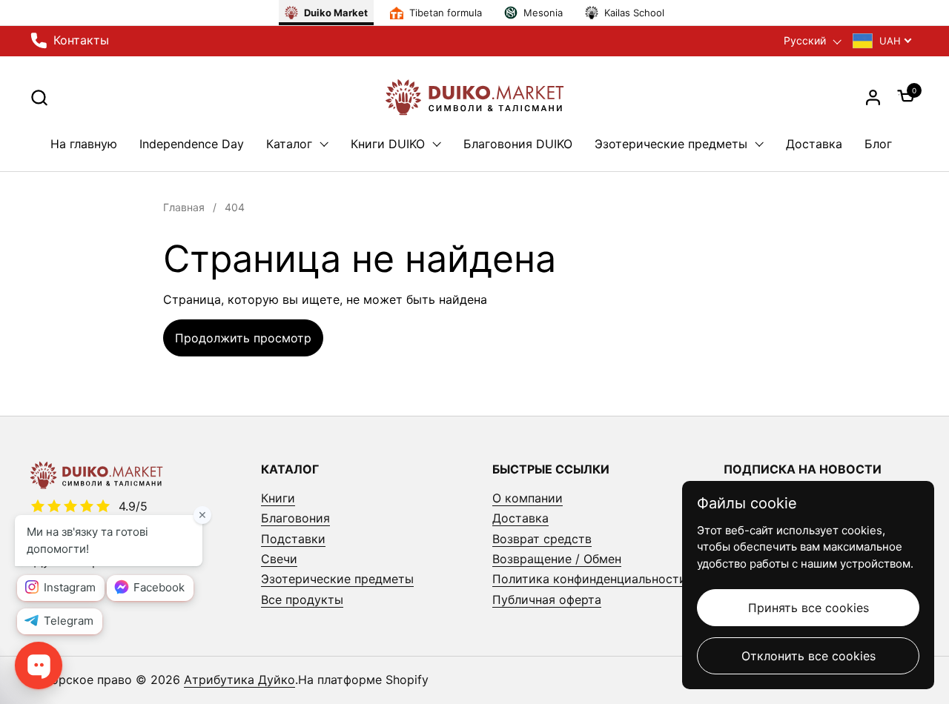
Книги (278, 498)
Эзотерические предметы (337, 578)
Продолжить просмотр (243, 338)
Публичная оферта (546, 599)
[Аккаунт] (873, 97)
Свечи (279, 558)
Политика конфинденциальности (589, 578)
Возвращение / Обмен (556, 558)
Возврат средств (542, 538)
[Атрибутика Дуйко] (474, 97)
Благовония (295, 518)
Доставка (520, 518)
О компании (527, 498)
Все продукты (302, 599)
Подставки (293, 538)
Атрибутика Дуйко (239, 679)
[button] (39, 97)
